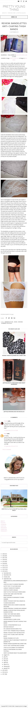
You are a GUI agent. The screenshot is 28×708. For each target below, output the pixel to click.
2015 (3, 569)
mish (15, 322)
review (20, 322)
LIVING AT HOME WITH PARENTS (12, 588)
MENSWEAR (4, 527)
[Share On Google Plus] (14, 318)
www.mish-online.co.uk (21, 55)
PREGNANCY (4, 531)
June (5, 658)
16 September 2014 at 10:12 (11, 446)
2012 (3, 672)
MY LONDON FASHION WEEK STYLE (13, 628)
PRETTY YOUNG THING (14, 8)
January (5, 668)
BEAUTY (3, 521)
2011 (3, 674)
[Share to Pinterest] (12, 318)
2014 (3, 571)
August (5, 655)
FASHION (3, 522)
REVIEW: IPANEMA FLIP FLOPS (11, 638)
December (6, 573)
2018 (3, 563)
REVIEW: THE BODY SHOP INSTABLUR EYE (14, 632)
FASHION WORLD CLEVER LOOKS (12, 619)
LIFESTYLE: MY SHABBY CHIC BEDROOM (14, 647)
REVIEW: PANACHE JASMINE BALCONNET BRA (15, 643)
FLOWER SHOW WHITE (9, 603)
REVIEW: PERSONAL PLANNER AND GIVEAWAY (15, 608)
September (6, 578)
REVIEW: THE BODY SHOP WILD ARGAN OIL (14, 601)
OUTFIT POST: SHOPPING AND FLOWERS (14, 645)
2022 (3, 555)
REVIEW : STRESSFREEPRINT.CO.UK (12, 625)
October (6, 577)
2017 (3, 565)
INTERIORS (3, 524)
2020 (3, 559)
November (6, 575)
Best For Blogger (23, 706)
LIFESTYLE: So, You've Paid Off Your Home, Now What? (14, 509)
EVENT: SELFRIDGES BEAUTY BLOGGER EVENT (15, 653)
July (4, 657)
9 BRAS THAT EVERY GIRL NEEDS (12, 614)
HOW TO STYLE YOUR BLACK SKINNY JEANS (14, 592)
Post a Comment (7, 449)
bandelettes (9, 322)
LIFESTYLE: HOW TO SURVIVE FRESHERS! (14, 584)
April (5, 662)
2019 (3, 561)
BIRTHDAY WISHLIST (9, 627)
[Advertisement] (12, 688)
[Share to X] (9, 318)
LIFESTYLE (3, 526)
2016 (3, 567)
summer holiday (6, 323)
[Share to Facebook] (6, 318)
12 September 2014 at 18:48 (11, 430)
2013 (3, 670)
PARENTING (4, 529)
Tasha (5, 421)
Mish (5, 433)
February (6, 666)
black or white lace (14, 58)
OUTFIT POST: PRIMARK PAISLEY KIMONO (14, 630)
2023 (3, 554)
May (5, 660)
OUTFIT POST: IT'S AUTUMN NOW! (12, 586)
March (5, 664)
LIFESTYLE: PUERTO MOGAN (11, 590)
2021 (3, 557)
